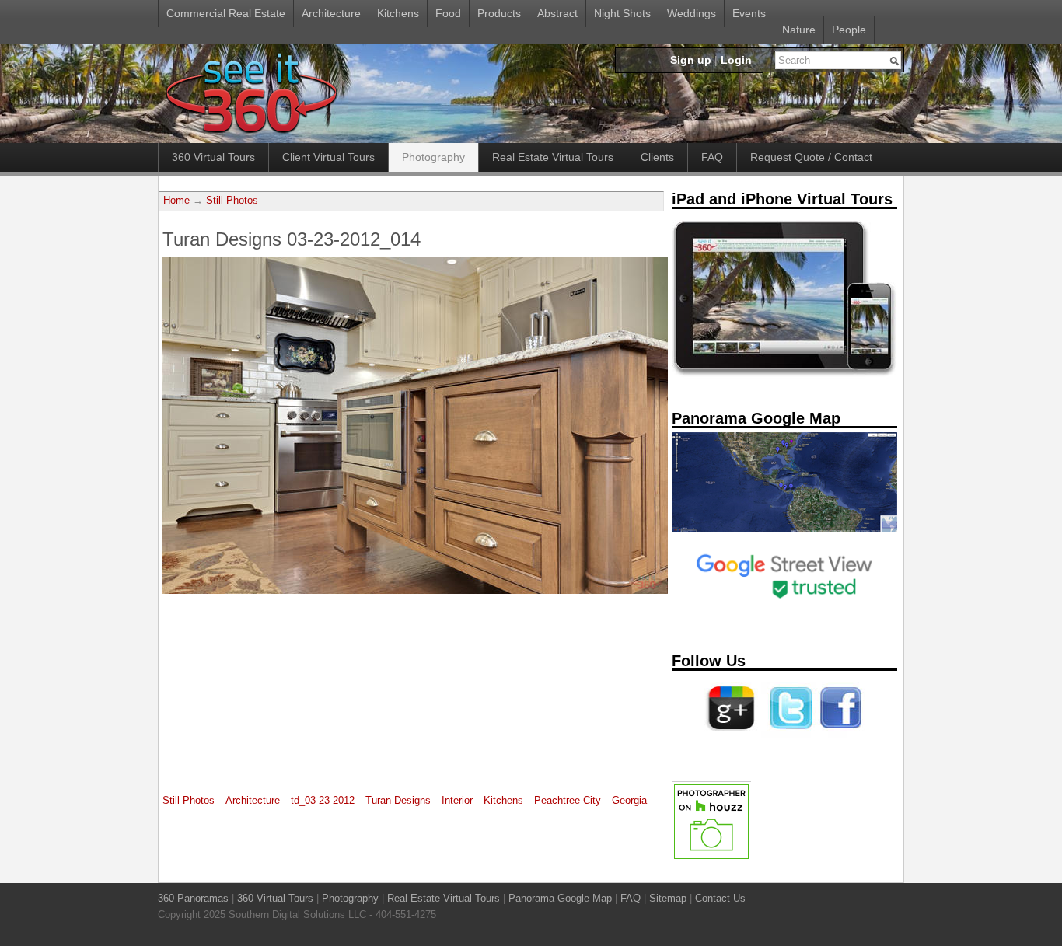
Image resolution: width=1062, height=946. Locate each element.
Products (499, 13)
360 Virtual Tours (213, 157)
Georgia (629, 800)
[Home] (251, 134)
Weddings (691, 13)
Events (749, 13)
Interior (457, 800)
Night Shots (622, 13)
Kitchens (398, 13)
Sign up (690, 60)
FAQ (712, 157)
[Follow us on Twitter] (788, 734)
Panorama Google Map (560, 898)
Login (736, 60)
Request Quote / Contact (811, 157)
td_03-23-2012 (323, 800)
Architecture (331, 13)
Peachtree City (567, 800)
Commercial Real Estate (225, 13)
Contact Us (720, 898)
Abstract (557, 13)
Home (176, 200)
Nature (799, 29)
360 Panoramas (193, 898)
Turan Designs (398, 800)
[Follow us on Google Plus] (731, 734)
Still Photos (232, 200)
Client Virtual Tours (328, 157)
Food (448, 13)
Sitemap (667, 898)
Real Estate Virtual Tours (552, 157)
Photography (433, 157)
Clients (657, 157)
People (849, 29)
